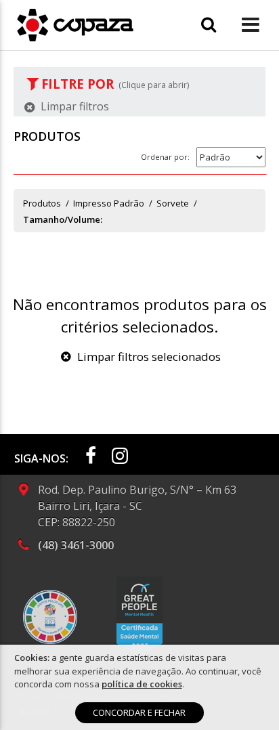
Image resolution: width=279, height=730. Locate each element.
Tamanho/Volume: (62, 219)
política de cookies (142, 684)
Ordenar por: (165, 157)
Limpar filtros (73, 106)
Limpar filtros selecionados (147, 356)
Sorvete (172, 203)
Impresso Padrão (108, 203)
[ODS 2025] (50, 617)
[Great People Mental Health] (139, 617)
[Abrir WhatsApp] (245, 695)
